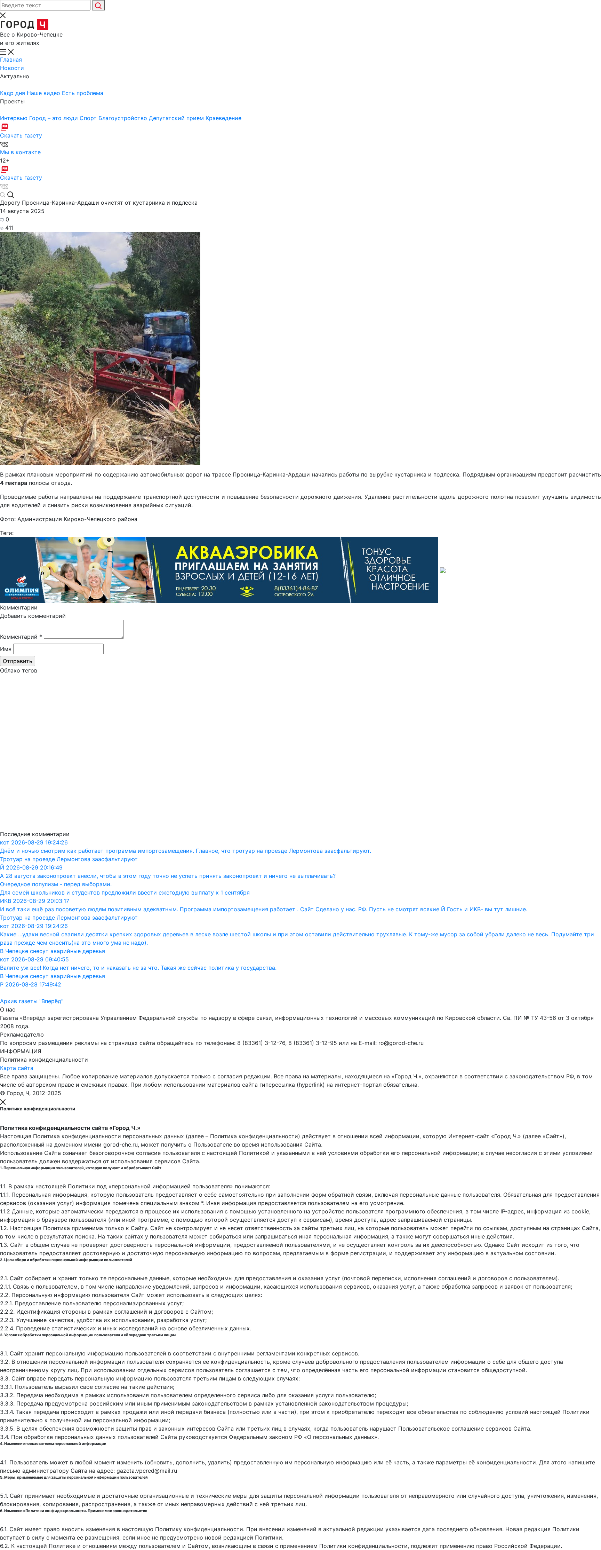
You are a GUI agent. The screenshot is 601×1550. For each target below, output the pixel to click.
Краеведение (223, 118)
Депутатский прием (177, 118)
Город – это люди (54, 118)
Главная (11, 59)
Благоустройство (123, 118)
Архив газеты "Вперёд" (31, 1001)
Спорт (89, 118)
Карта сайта (16, 1067)
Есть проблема (82, 92)
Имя (5, 648)
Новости (12, 67)
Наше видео (44, 92)
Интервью (14, 118)
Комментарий (21, 636)
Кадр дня (13, 92)
